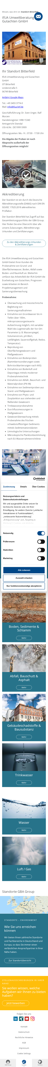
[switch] (41, 541)
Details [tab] (23, 486)
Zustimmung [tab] (9, 486)
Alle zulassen (24, 570)
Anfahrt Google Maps (12, 97)
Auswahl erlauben (24, 578)
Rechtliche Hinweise (24, 1037)
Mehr (24, 638)
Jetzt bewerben (16, 1003)
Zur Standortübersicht (20, 960)
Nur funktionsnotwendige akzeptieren (24, 586)
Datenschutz (24, 1032)
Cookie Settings (24, 1053)
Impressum (24, 1048)
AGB (24, 1042)
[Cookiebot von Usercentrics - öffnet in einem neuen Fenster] (34, 479)
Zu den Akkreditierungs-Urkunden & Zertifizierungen (24, 243)
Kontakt (24, 1026)
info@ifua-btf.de (15, 106)
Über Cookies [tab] (38, 486)
